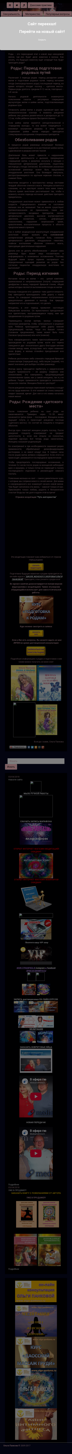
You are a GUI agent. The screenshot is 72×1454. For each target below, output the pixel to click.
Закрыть (42, 40)
